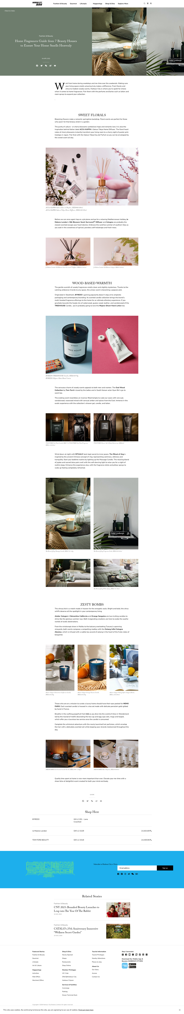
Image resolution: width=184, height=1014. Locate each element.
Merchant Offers (38, 980)
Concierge (65, 988)
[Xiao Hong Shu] (147, 954)
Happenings (97, 3)
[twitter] (122, 874)
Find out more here (85, 1010)
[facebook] (118, 874)
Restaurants (66, 962)
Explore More (123, 3)
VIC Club (65, 973)
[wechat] (133, 874)
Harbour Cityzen (68, 980)
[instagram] (125, 874)
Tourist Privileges (98, 955)
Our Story (95, 970)
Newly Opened (67, 955)
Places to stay (97, 962)
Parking (65, 992)
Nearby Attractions (98, 958)
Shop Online (66, 965)
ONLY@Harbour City (69, 977)
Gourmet (73, 3)
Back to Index (10, 11)
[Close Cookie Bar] (180, 1010)
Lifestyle (83, 3)
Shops (64, 958)
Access (94, 973)
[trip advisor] (136, 874)
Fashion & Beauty (60, 3)
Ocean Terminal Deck (69, 995)
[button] (144, 3)
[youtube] (130, 954)
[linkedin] (143, 954)
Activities (35, 973)
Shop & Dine (110, 3)
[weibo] (129, 874)
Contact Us (96, 977)
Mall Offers (36, 977)
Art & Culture (37, 965)
